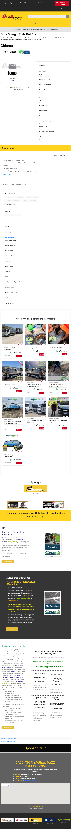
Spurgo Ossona (7, 452)
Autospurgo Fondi (32, 348)
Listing (10, 741)
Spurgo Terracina (53, 345)
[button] (62, 3)
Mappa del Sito (4, 741)
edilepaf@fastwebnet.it (45, 76)
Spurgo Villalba (7, 345)
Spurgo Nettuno (7, 382)
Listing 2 (14, 741)
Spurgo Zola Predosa (8, 419)
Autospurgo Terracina (55, 348)
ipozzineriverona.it (30, 780)
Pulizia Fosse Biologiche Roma (8, 738)
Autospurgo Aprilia (9, 385)
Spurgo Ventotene (30, 382)
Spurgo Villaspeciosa (54, 382)
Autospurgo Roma (7, 174)
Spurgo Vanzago (30, 418)
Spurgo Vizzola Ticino (54, 418)
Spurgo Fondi (29, 346)
